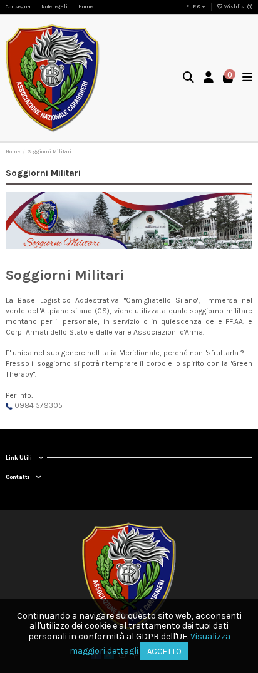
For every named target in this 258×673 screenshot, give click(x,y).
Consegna (19, 6)
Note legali (55, 6)
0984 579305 (38, 405)
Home (85, 6)
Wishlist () (237, 6)
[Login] (209, 78)
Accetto (164, 651)
